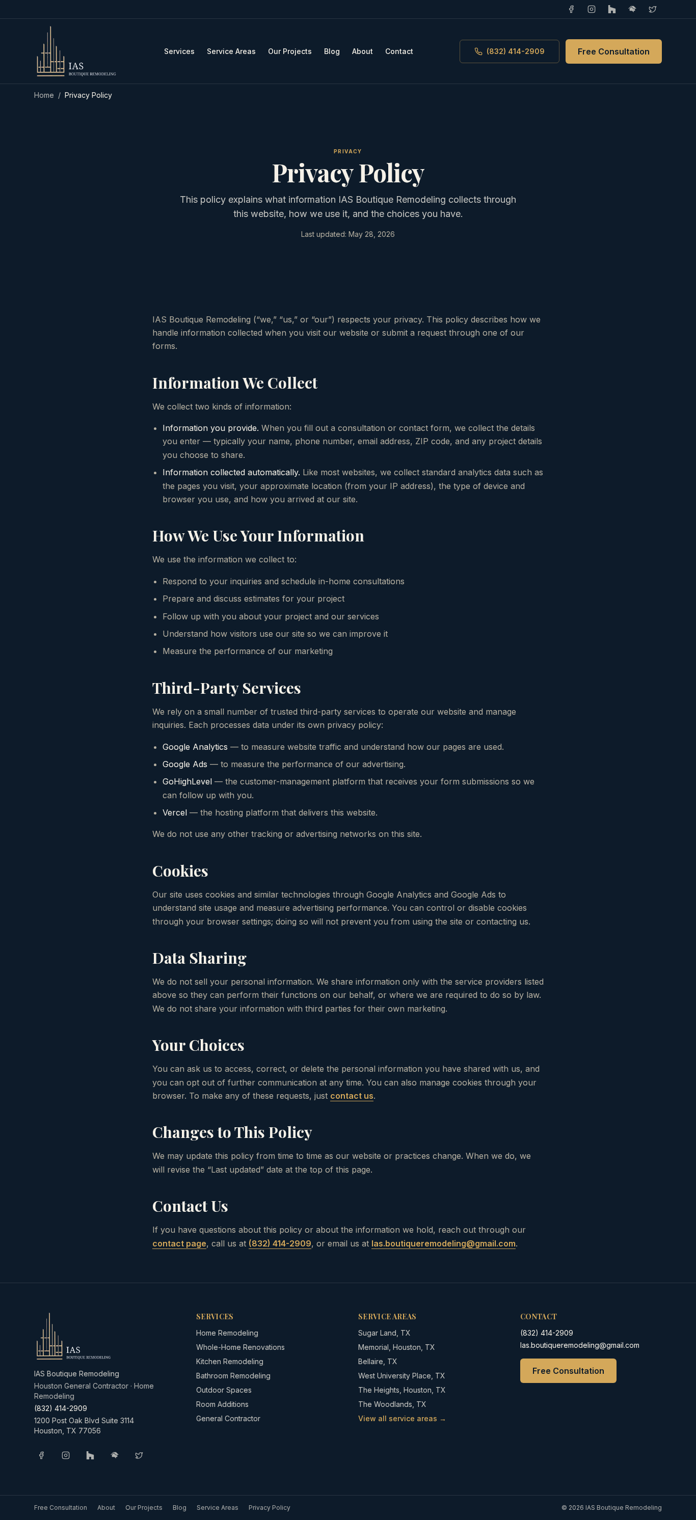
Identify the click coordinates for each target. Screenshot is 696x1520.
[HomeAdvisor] (632, 9)
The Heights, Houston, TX (402, 1390)
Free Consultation (614, 51)
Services (179, 51)
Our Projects (290, 51)
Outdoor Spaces (224, 1390)
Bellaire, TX (377, 1361)
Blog (332, 51)
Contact (399, 51)
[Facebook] (571, 9)
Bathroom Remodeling (233, 1375)
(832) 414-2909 (516, 51)
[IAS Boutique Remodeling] (76, 51)
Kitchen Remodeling (229, 1361)
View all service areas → (402, 1418)
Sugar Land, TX (384, 1332)
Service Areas (231, 51)
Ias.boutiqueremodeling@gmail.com (443, 1243)
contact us (351, 1096)
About (362, 51)
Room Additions (222, 1404)
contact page (179, 1243)
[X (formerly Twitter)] (653, 9)
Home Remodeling (227, 1332)
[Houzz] (612, 9)
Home (44, 95)
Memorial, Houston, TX (396, 1347)
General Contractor (228, 1418)
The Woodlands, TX (392, 1404)
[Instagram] (591, 9)
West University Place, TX (401, 1375)
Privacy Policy (269, 1507)
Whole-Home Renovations (240, 1347)
